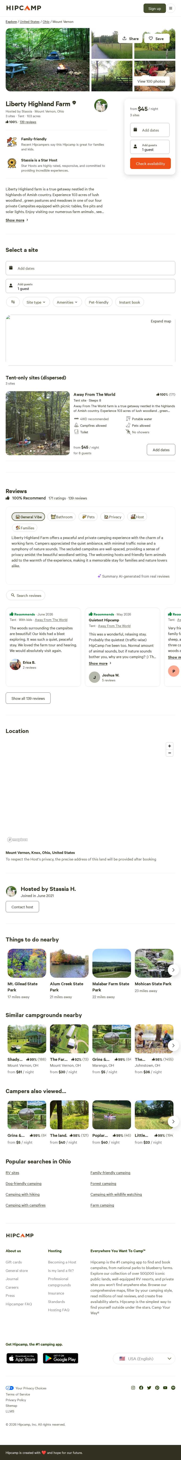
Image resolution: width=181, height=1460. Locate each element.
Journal (12, 1278)
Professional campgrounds (59, 1281)
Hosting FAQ (58, 1309)
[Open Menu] (170, 8)
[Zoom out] (169, 752)
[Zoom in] (169, 746)
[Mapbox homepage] (17, 839)
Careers (12, 1287)
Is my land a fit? (61, 1270)
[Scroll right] (173, 970)
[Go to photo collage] (48, 59)
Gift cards (14, 1261)
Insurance (56, 1292)
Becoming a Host (62, 1261)
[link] (90, 423)
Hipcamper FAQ (19, 1303)
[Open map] (90, 340)
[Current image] (31, 451)
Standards (56, 1301)
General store (17, 1270)
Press (10, 1295)
